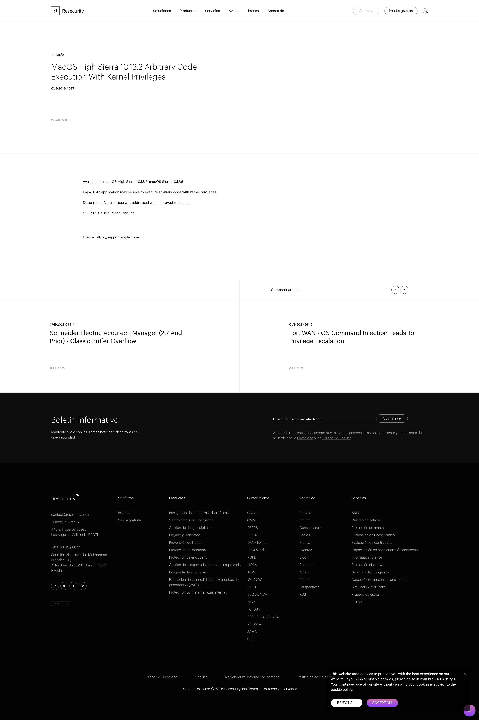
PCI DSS (253, 609)
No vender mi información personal (252, 677)
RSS (302, 594)
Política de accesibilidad (316, 677)
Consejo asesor (311, 528)
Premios (305, 579)
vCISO (357, 602)
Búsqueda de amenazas (188, 572)
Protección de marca (368, 528)
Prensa (304, 542)
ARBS (356, 513)
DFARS (252, 528)
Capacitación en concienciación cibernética (385, 550)
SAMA (252, 631)
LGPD (251, 587)
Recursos (306, 565)
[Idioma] (425, 10)
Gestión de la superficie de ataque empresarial (205, 565)
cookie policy (341, 689)
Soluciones (162, 11)
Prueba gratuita (401, 11)
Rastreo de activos (366, 520)
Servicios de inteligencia (370, 572)
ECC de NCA (257, 594)
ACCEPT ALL (382, 703)
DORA (252, 535)
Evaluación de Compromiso (373, 535)
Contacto (366, 11)
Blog (302, 557)
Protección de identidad (187, 550)
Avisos (234, 11)
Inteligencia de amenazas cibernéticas (199, 513)
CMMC (252, 513)
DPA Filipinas (257, 542)
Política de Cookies (336, 438)
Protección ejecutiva (367, 565)
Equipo (304, 520)
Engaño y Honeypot (184, 535)
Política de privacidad (161, 677)
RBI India (254, 624)
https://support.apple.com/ (117, 237)
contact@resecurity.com (70, 514)
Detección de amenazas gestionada (380, 579)
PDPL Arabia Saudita (263, 617)
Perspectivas (309, 587)
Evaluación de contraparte (372, 542)
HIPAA (252, 565)
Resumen (124, 513)
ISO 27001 (255, 579)
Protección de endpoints (188, 557)
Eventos (305, 550)
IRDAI (251, 572)
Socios (304, 535)
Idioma (61, 604)
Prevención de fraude (185, 542)
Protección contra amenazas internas (198, 592)
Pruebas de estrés (366, 594)
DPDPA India (256, 550)
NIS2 (251, 602)
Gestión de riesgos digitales (190, 528)
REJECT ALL (346, 703)
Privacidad (305, 438)
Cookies (201, 677)
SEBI (250, 639)
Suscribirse (392, 418)
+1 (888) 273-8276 (65, 522)
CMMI (252, 520)
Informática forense (367, 557)
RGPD (251, 557)
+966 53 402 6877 (65, 547)
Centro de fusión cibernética (191, 520)
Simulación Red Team (368, 587)
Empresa (306, 513)
